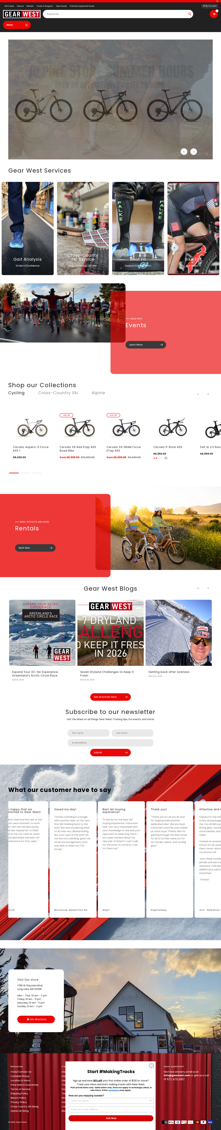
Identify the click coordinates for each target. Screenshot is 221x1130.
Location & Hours (20, 1080)
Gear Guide (61, 6)
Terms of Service (21, 1089)
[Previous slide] (184, 151)
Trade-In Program (45, 6)
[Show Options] (150, 1100)
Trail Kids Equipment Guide (82, 6)
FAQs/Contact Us (21, 1072)
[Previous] (198, 394)
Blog (64, 1111)
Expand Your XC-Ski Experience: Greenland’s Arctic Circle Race (35, 673)
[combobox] (110, 1100)
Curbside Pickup (20, 1076)
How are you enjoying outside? (86, 1095)
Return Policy (18, 1098)
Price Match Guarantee (24, 1085)
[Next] (208, 394)
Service (20, 6)
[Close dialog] (151, 1066)
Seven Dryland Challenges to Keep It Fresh (107, 673)
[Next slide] (193, 151)
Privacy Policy (19, 1102)
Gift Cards (9, 6)
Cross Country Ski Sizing (24, 1106)
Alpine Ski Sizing (20, 1111)
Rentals (30, 6)
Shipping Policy (19, 1093)
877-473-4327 (176, 1079)
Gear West (21, 1122)
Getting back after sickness (169, 672)
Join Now (111, 1118)
